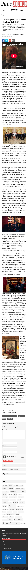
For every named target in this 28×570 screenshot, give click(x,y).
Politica (12, 509)
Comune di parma (20, 488)
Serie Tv (21, 511)
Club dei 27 (5, 416)
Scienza (10, 511)
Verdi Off (10, 418)
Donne (4, 494)
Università (18, 520)
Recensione (19, 509)
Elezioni (10, 494)
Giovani (20, 497)
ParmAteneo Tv (9, 36)
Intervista (13, 499)
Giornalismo (12, 497)
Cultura (3, 36)
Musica (22, 502)
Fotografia (4, 497)
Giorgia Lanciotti (19, 34)
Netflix (4, 506)
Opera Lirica (22, 416)
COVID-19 (13, 492)
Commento (5, 429)
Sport (17, 514)
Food (20, 494)
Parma (4, 418)
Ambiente (4, 485)
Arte (10, 485)
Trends (4, 520)
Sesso (3, 514)
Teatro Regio (18, 516)
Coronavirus (5, 492)
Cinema (11, 488)
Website (4, 450)
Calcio (21, 485)
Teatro (11, 517)
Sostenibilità (10, 514)
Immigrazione (5, 499)
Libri (10, 502)
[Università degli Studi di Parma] (14, 557)
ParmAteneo (5, 509)
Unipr (10, 520)
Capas (4, 488)
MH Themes (16, 567)
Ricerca (4, 511)
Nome (4, 441)
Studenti (5, 517)
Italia (19, 500)
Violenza (23, 523)
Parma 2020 (20, 506)
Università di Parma (10, 523)
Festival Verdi (13, 416)
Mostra (15, 502)
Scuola (15, 511)
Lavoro (4, 502)
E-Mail (4, 445)
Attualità (16, 485)
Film (15, 494)
